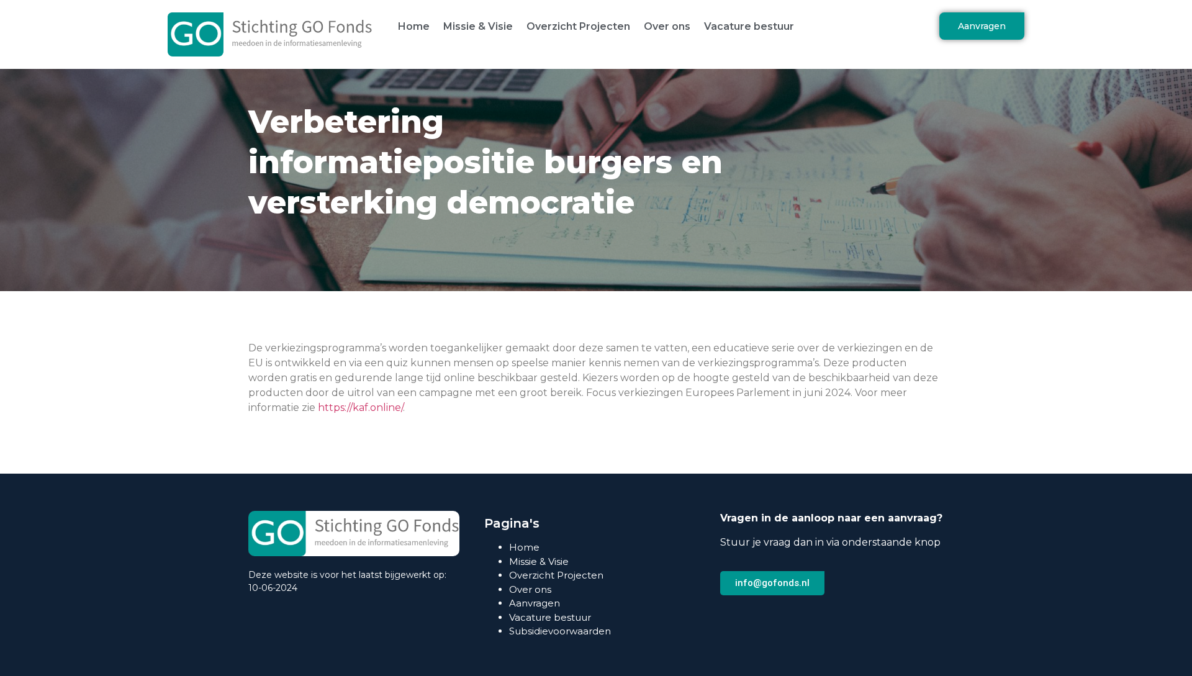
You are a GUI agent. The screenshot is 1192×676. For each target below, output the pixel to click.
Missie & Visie (478, 26)
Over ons (667, 26)
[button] (981, 26)
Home (414, 26)
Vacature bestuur (749, 26)
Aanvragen (534, 603)
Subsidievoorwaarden (560, 631)
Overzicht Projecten (578, 26)
